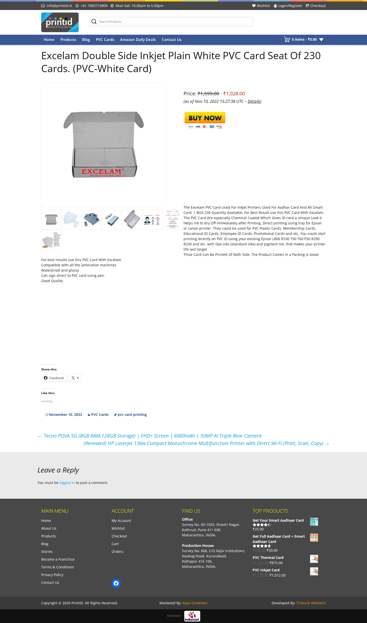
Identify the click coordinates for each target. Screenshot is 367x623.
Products (68, 39)
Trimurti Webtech (311, 603)
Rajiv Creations (195, 603)
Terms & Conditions (57, 567)
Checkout (318, 5)
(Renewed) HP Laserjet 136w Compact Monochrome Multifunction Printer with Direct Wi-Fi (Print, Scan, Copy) (207, 443)
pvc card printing (132, 414)
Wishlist (263, 5)
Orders (117, 551)
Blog (86, 39)
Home (49, 39)
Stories (47, 551)
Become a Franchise (58, 559)
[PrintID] (61, 22)
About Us (48, 528)
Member (175, 615)
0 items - (304, 39)
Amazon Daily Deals (138, 39)
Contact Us (172, 39)
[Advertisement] (183, 323)
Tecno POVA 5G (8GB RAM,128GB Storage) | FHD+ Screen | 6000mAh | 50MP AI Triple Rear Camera (149, 435)
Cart (115, 543)
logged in (67, 482)
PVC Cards (105, 39)
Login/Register (290, 5)
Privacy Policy (52, 574)
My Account (121, 520)
